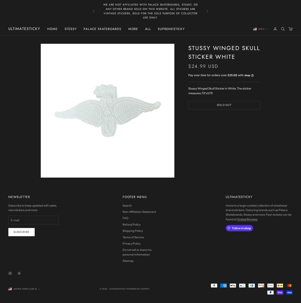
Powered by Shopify (138, 288)
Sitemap (128, 261)
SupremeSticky (171, 29)
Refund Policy (132, 224)
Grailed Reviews (247, 219)
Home (52, 29)
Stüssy (71, 29)
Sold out (224, 105)
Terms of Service (133, 237)
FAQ (125, 218)
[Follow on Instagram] (10, 273)
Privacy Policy (132, 243)
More (133, 29)
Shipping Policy (133, 231)
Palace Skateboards (102, 29)
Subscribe (21, 232)
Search (127, 205)
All (148, 29)
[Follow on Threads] (19, 273)
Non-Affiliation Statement (139, 212)
